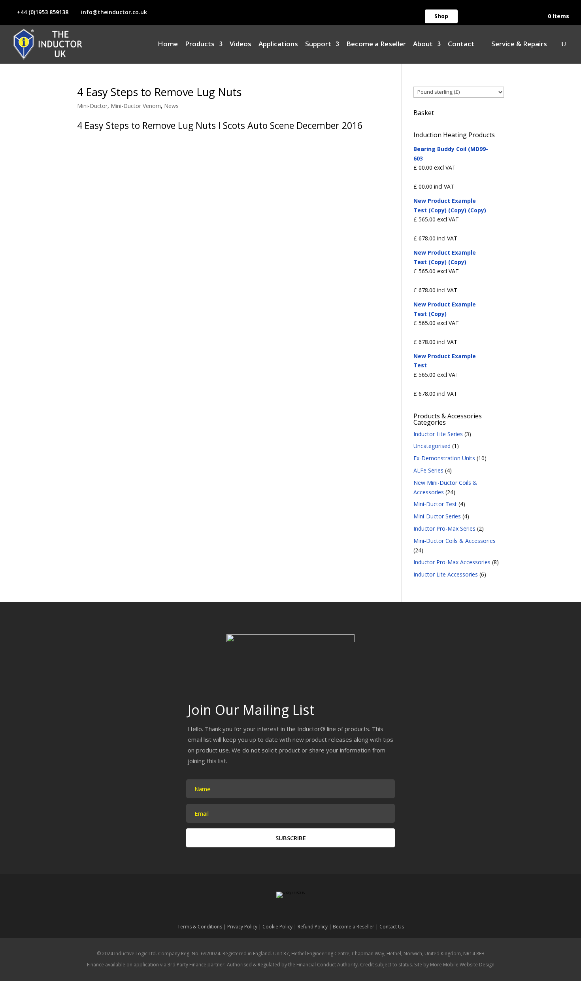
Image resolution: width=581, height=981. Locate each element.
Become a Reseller (376, 44)
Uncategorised (432, 446)
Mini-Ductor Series (437, 516)
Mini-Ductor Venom (136, 106)
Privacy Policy (242, 926)
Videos (240, 44)
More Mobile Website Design (462, 964)
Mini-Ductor (92, 106)
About (423, 44)
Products (200, 44)
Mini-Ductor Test (435, 504)
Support (318, 44)
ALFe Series (428, 470)
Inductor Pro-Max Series (444, 528)
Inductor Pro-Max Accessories (451, 562)
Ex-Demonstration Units (444, 458)
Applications (278, 44)
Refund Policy (313, 926)
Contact (461, 44)
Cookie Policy (277, 926)
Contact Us (391, 926)
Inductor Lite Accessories (445, 574)
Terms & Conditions (199, 926)
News (171, 106)
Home (168, 44)
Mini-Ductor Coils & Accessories (454, 540)
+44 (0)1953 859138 (42, 12)
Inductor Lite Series (438, 434)
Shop (441, 16)
